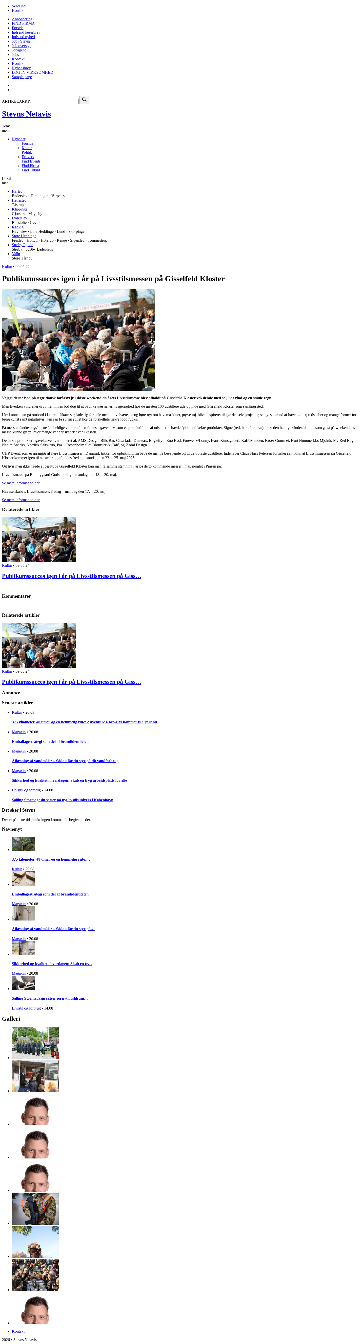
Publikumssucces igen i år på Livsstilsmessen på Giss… (71, 576)
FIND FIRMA (23, 23)
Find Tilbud (31, 170)
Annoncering (22, 19)
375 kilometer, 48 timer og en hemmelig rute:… (51, 859)
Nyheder (18, 139)
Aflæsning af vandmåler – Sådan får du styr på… (53, 929)
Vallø (16, 254)
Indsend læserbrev (26, 32)
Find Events (31, 161)
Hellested (19, 200)
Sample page (22, 77)
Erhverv (28, 157)
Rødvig (17, 227)
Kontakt (18, 10)
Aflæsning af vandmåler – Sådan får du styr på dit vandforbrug (65, 761)
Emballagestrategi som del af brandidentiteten (50, 741)
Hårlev (17, 191)
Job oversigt (21, 46)
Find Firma (30, 166)
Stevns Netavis (26, 113)
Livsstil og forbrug (26, 790)
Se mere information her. (21, 483)
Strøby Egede (22, 245)
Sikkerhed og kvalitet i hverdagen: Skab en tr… (52, 964)
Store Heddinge (24, 236)
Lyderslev (19, 218)
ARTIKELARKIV (17, 101)
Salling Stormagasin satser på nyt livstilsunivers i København (62, 800)
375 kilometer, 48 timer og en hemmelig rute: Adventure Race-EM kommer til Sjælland (84, 722)
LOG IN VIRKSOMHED (32, 72)
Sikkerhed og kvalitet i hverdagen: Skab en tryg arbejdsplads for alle (69, 780)
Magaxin (19, 732)
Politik (27, 152)
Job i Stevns (21, 41)
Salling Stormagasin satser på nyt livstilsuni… (50, 998)
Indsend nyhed (23, 37)
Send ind (19, 6)
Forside (17, 28)
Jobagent (19, 50)
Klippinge (19, 209)
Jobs (15, 54)
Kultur (27, 148)
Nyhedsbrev (21, 68)
